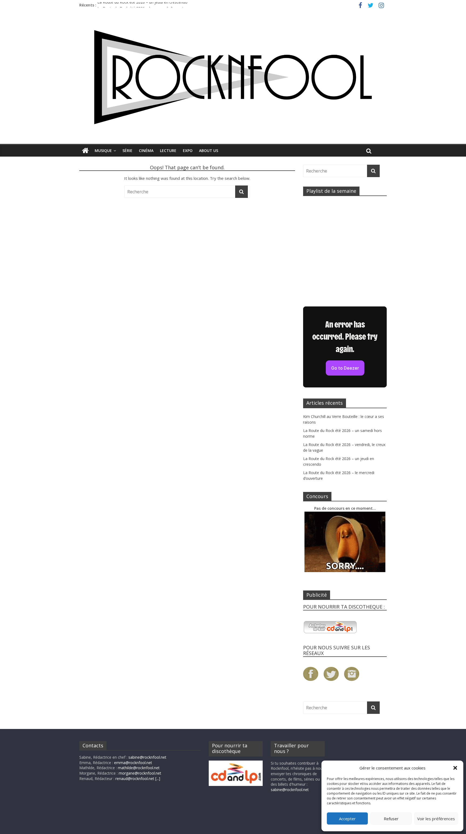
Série (127, 150)
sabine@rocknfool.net (147, 757)
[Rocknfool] (233, 77)
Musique (103, 150)
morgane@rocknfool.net (140, 773)
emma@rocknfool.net (133, 762)
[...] (157, 778)
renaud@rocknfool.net (134, 778)
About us (208, 150)
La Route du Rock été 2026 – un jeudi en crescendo (142, 5)
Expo (188, 150)
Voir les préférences (436, 818)
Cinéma (146, 150)
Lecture (168, 150)
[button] (455, 768)
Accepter (347, 818)
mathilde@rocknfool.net (139, 767)
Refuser (391, 818)
